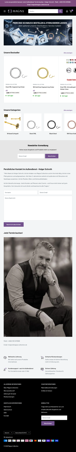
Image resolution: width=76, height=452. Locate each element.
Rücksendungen (9, 397)
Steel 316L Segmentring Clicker (15, 87)
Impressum (7, 406)
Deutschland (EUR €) (21, 432)
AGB (5, 412)
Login (7, 92)
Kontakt (6, 416)
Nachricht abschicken (13, 224)
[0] (71, 11)
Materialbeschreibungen (49, 388)
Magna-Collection (11, 84)
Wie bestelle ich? (9, 391)
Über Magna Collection (11, 388)
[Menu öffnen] (5, 11)
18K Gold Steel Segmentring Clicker (43, 87)
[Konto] (67, 11)
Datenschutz (8, 409)
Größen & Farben (46, 391)
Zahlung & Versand (10, 394)
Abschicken (52, 156)
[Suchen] (60, 11)
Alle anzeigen (68, 53)
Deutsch (7, 432)
